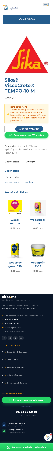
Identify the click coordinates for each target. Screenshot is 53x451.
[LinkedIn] (15, 338)
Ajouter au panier (29, 129)
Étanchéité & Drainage (16, 352)
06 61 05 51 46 (12, 324)
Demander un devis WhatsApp (28, 400)
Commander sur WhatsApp (29, 135)
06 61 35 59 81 (12, 319)
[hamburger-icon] (45, 4)
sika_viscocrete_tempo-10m (19, 182)
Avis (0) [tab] (31, 161)
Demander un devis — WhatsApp (28, 447)
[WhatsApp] (21, 338)
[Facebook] (4, 338)
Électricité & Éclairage (16, 383)
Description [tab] (12, 161)
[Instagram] (10, 338)
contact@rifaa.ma (13, 328)
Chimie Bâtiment (13, 375)
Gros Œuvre (11, 359)
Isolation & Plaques (14, 367)
